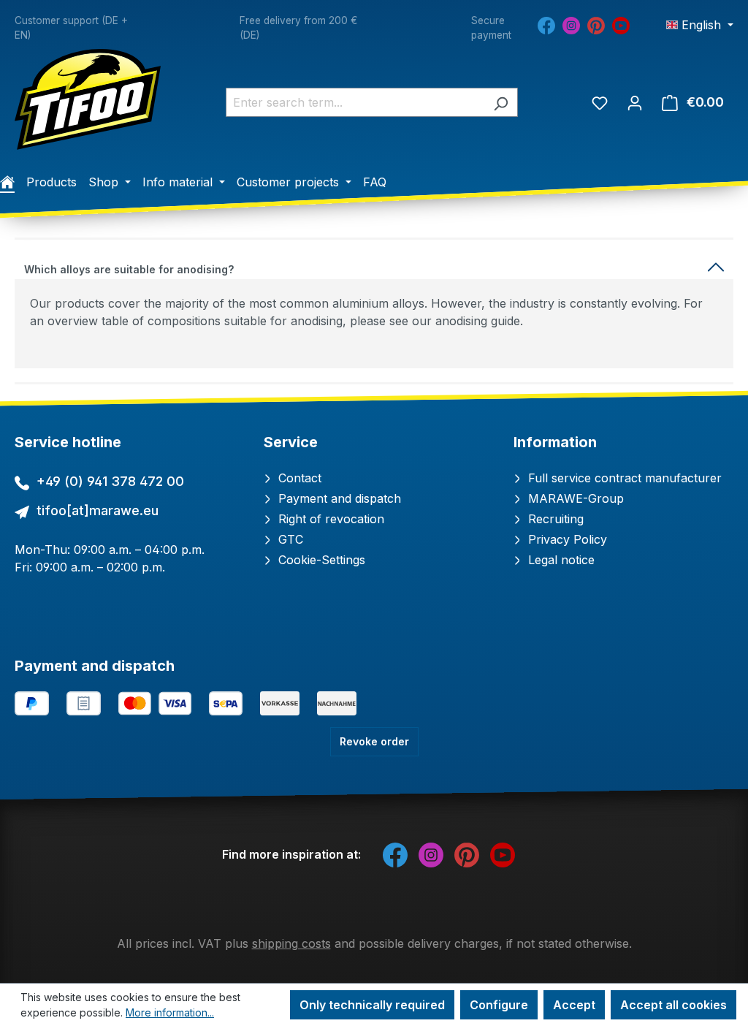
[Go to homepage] (88, 99)
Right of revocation (329, 519)
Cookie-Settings (320, 559)
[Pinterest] (596, 25)
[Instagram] (571, 25)
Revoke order (374, 741)
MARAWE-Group (574, 498)
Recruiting (554, 519)
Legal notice (559, 559)
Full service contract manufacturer (623, 478)
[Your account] (634, 102)
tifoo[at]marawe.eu (98, 510)
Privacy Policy (565, 539)
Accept (574, 1004)
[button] (374, 266)
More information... (170, 1012)
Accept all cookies (673, 1004)
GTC (289, 539)
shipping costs (291, 943)
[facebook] (546, 25)
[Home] (7, 182)
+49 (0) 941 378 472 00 (110, 481)
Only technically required (372, 1004)
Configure (499, 1004)
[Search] (501, 102)
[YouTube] (621, 25)
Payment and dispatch (338, 498)
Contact (298, 478)
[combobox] (355, 102)
